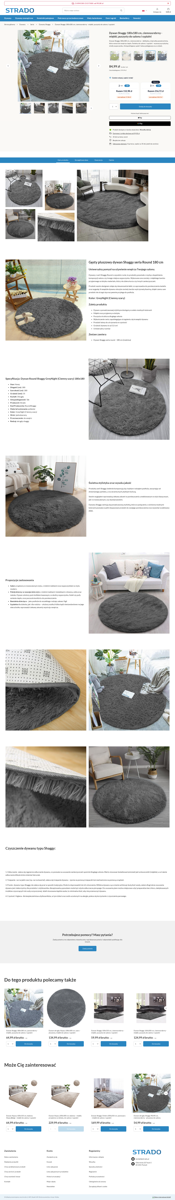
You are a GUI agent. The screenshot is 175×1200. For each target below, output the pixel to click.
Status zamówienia (11, 1157)
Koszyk (49, 1162)
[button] (8, 66)
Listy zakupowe (52, 1167)
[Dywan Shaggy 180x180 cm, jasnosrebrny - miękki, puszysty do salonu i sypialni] (23, 1008)
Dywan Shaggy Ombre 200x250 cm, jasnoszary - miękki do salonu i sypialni (108, 1117)
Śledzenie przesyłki (11, 1162)
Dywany (7, 18)
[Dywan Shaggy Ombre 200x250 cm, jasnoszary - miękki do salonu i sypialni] (108, 1093)
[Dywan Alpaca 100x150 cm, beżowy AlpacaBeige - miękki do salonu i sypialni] (23, 1093)
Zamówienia (10, 1151)
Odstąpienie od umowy (97, 1182)
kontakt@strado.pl (142, 1159)
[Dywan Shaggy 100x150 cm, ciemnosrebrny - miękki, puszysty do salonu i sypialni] (108, 1008)
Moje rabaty (51, 1182)
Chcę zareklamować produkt (14, 1167)
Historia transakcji (53, 1177)
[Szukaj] (121, 10)
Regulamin (93, 1172)
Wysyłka (92, 1162)
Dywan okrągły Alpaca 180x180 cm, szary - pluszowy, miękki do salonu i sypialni (64, 1032)
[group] (53, 66)
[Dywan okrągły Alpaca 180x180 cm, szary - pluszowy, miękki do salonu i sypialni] (66, 1008)
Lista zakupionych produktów (57, 1172)
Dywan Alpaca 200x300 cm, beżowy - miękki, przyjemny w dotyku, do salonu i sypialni (65, 1117)
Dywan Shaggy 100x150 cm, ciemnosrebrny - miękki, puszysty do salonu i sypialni (107, 1032)
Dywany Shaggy (44, 24)
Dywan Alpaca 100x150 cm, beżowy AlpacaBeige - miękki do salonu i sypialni (21, 1117)
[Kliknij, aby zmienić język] (144, 10)
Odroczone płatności (120, 144)
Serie (32, 24)
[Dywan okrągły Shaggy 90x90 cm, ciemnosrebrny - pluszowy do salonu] (151, 1093)
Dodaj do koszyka (145, 107)
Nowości (137, 18)
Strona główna (9, 24)
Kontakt (7, 1182)
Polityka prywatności (97, 1177)
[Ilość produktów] (113, 106)
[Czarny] (138, 55)
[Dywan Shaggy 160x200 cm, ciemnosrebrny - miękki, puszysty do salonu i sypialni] (151, 1008)
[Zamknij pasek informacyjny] (168, 3)
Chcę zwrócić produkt (12, 1172)
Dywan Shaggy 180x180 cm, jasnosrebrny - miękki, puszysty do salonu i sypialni (22, 1032)
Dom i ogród (111, 18)
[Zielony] (114, 55)
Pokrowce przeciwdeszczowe (70, 18)
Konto (50, 1151)
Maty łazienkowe (94, 18)
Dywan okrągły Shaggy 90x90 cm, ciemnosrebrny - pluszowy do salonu (147, 1117)
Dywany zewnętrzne (24, 18)
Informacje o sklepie (96, 1157)
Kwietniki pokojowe (45, 18)
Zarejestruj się (52, 1157)
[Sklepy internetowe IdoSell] (161, 1197)
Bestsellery (124, 18)
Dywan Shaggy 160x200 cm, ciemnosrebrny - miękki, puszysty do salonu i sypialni (150, 1032)
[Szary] (150, 55)
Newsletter (51, 1186)
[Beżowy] (126, 55)
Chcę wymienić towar (12, 1177)
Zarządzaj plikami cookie (98, 1186)
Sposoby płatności (95, 1167)
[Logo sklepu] (19, 10)
